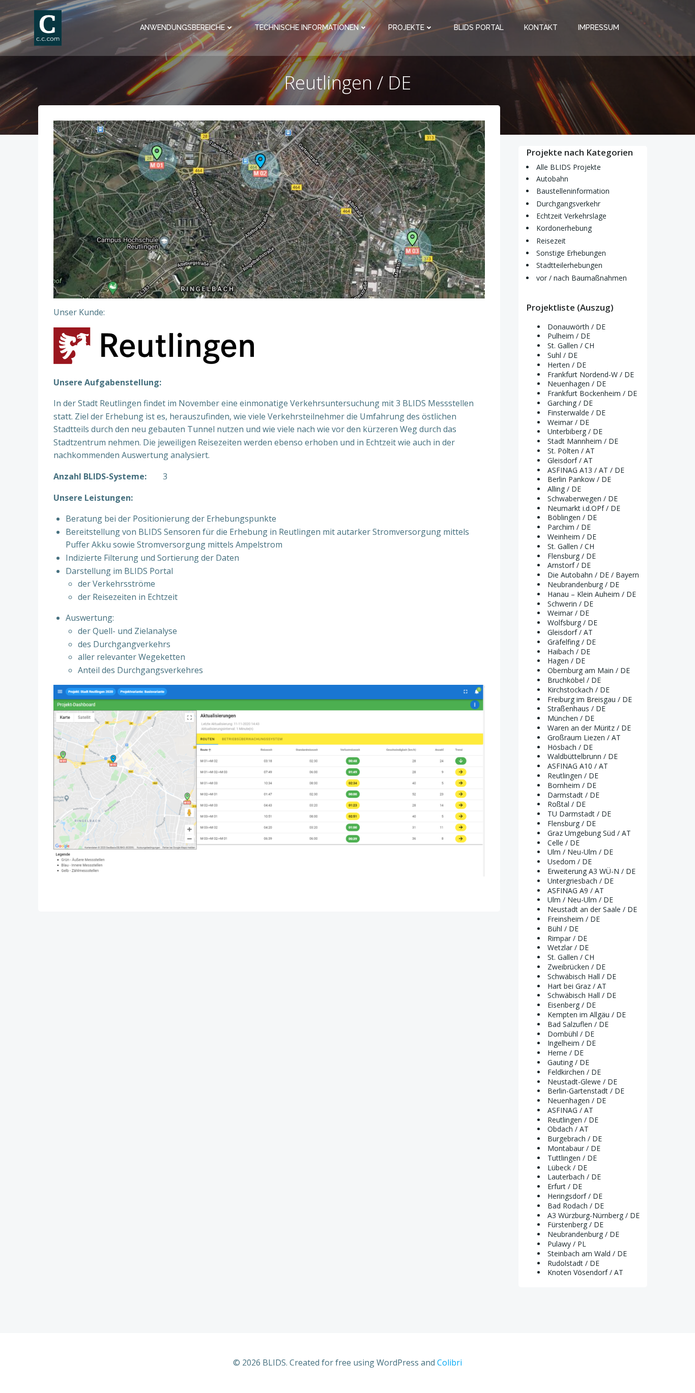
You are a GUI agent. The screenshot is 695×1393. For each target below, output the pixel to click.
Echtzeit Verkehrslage (571, 216)
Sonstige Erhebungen (571, 253)
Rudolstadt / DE (573, 1263)
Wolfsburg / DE (572, 622)
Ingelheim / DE (571, 1043)
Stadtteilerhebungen (569, 265)
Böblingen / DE (572, 517)
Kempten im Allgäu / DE (586, 1014)
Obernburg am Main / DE (588, 670)
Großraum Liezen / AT (584, 737)
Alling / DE (564, 489)
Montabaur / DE (573, 1148)
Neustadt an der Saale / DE (592, 909)
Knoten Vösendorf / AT (585, 1272)
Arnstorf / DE (569, 565)
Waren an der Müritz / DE (589, 728)
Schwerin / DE (570, 604)
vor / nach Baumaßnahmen (581, 278)
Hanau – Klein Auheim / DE (591, 594)
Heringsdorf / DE (574, 1196)
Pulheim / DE (568, 336)
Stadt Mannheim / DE (582, 441)
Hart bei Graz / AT (576, 986)
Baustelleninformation (573, 191)
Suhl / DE (562, 355)
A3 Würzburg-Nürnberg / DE (593, 1215)
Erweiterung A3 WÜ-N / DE (591, 871)
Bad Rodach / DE (575, 1205)
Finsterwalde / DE (576, 412)
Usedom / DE (569, 861)
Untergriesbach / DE (580, 881)
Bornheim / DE (571, 785)
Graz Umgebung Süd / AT (589, 833)
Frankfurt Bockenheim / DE (592, 393)
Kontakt (541, 27)
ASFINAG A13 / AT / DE (585, 470)
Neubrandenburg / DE (583, 584)
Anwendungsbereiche (182, 27)
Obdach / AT (568, 1129)
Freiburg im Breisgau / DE (589, 699)
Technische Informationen (306, 27)
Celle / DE (563, 842)
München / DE (570, 718)
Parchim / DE (569, 527)
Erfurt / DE (564, 1186)
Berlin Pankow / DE (579, 479)
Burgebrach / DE (574, 1138)
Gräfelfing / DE (571, 642)
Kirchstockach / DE (578, 689)
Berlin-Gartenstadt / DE (585, 1091)
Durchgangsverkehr (568, 203)
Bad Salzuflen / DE (578, 1024)
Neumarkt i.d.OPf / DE (583, 508)
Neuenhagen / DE (576, 383)
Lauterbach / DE (574, 1177)
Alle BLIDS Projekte (568, 167)
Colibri (449, 1362)
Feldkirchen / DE (574, 1072)
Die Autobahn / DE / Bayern (593, 575)
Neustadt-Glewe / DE (582, 1081)
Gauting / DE (568, 1062)
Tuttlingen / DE (572, 1158)
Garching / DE (570, 403)
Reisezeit (551, 241)
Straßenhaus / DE (576, 708)
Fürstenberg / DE (575, 1224)
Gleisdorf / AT (570, 460)
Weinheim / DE (571, 536)
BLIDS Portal (479, 27)
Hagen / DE (566, 660)
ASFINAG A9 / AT (575, 890)
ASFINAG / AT (570, 1110)
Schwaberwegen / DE (582, 498)
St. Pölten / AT (571, 451)
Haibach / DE (568, 651)
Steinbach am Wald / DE (587, 1253)
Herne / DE (565, 1052)
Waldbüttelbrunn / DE (582, 756)
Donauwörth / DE (576, 326)
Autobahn (552, 179)
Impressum (598, 27)
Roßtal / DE (566, 804)
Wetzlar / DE (568, 947)
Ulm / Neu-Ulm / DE (580, 852)
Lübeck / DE (567, 1167)
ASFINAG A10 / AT (577, 766)
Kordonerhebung (564, 228)
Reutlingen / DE (572, 775)
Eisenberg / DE (571, 1005)
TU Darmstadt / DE (579, 814)
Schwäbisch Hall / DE (581, 976)
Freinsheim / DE (573, 919)
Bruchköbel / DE (574, 680)
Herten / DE (566, 365)
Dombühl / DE (570, 1034)
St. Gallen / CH (570, 345)
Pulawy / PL (566, 1244)
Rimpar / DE (567, 938)
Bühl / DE (562, 928)
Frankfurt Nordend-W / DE (590, 374)
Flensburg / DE (571, 556)
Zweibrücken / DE (576, 967)
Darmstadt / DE (573, 795)
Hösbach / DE (570, 747)
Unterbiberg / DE (574, 431)
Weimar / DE (568, 422)
